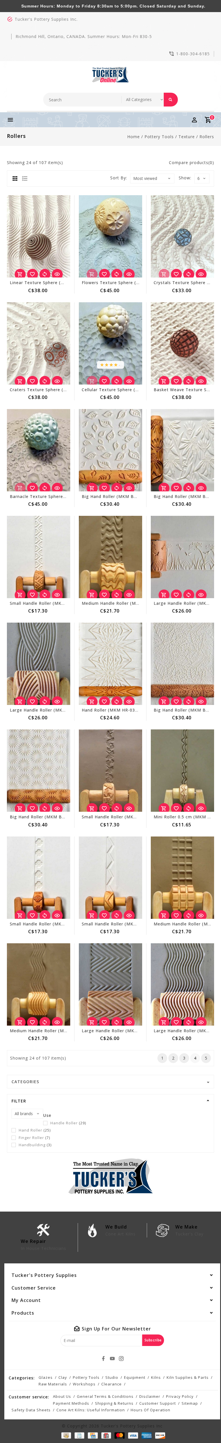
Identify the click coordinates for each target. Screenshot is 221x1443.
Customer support (157, 1403)
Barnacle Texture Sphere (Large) (45, 496)
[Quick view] (57, 274)
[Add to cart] (20, 274)
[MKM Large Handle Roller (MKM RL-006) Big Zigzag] (110, 984)
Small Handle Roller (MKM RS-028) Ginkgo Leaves (135, 817)
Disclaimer (149, 1396)
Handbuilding (35, 1144)
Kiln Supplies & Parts (188, 1377)
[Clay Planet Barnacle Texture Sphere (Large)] (38, 450)
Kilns (156, 1377)
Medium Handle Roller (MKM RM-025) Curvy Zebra (135, 603)
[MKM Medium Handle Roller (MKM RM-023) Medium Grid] (182, 877)
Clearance (111, 1384)
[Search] (171, 100)
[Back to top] (203, 1425)
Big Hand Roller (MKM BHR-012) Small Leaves (131, 496)
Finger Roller (34, 1137)
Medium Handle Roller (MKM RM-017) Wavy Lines (63, 1030)
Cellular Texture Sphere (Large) (115, 389)
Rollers (206, 136)
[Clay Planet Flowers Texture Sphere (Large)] (110, 236)
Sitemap (190, 1403)
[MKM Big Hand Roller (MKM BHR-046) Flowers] (38, 770)
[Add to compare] (44, 274)
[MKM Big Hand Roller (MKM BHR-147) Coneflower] (182, 450)
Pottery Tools (159, 136)
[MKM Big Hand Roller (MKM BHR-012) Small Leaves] (110, 450)
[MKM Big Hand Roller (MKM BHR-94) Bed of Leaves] (182, 664)
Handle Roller (68, 1122)
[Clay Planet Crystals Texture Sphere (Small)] (182, 236)
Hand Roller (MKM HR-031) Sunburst (121, 710)
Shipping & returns (114, 1403)
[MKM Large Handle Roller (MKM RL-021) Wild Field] (182, 557)
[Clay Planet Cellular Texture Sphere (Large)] (110, 343)
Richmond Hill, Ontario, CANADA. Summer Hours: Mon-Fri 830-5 (84, 36)
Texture (186, 136)
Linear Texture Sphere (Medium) (44, 282)
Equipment (134, 1377)
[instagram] (121, 1358)
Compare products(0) (191, 162)
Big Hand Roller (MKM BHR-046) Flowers (53, 817)
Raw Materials (53, 1384)
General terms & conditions (105, 1396)
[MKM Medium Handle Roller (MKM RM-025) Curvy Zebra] (110, 557)
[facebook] (103, 1358)
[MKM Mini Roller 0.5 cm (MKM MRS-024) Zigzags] (182, 770)
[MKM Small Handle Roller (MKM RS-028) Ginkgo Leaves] (110, 770)
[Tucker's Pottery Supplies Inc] (110, 75)
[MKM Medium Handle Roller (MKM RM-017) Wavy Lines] (38, 984)
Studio (111, 1377)
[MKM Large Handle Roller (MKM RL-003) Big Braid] (38, 664)
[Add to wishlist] (32, 274)
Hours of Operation (150, 1409)
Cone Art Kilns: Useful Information (90, 1409)
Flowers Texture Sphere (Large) (116, 282)
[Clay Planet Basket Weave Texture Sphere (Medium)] (182, 343)
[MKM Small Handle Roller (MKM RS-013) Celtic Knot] (38, 877)
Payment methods (71, 1403)
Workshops (84, 1384)
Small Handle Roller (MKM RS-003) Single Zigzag (134, 924)
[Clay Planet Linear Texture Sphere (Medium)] (38, 236)
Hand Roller (35, 1130)
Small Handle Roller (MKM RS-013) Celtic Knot (59, 924)
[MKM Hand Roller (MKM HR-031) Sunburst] (110, 664)
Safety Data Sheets (31, 1409)
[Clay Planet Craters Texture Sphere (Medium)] (38, 343)
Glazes (46, 1377)
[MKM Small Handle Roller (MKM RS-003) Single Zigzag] (110, 877)
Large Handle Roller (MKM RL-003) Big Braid (58, 710)
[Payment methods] (65, 1435)
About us (62, 1396)
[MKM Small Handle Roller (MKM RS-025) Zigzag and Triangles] (38, 557)
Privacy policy (180, 1396)
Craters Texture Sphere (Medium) (46, 389)
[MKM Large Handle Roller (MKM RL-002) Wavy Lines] (182, 984)
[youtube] (112, 1358)
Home (133, 136)
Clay (62, 1377)
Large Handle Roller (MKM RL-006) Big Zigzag (131, 1030)
